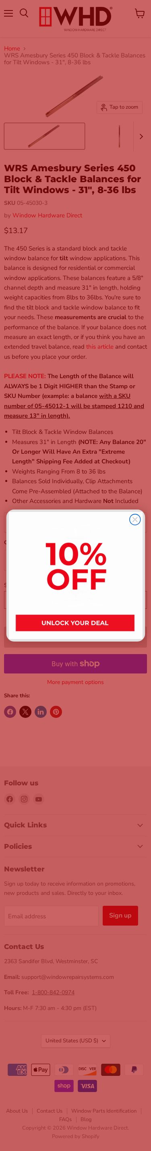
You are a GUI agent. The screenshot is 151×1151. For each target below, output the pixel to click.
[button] (75, 575)
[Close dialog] (134, 519)
